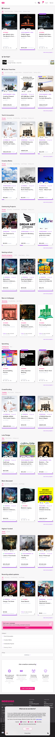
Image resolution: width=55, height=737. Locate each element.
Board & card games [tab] (7, 255)
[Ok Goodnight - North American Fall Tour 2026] (27, 175)
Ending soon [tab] (31, 118)
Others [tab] (27, 255)
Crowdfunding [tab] (16, 118)
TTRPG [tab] (15, 255)
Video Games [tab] (21, 255)
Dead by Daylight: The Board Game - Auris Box (26, 281)
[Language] (39, 3)
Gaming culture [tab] (37, 72)
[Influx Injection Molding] (27, 358)
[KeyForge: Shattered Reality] (9, 449)
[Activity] (42, 3)
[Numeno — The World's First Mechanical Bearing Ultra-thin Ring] (45, 449)
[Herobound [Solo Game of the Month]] (45, 266)
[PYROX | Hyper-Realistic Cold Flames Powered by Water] (27, 22)
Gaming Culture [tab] (26, 11)
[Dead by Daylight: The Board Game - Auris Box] (27, 266)
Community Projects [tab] (27, 72)
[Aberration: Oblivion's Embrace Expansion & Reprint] (9, 266)
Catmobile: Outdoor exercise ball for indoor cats (27, 463)
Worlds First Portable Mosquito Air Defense (45, 98)
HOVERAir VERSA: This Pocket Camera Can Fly (9, 143)
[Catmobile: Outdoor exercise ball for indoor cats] (27, 449)
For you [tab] (4, 118)
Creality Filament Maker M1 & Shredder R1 (8, 98)
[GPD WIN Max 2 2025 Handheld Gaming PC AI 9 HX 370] (27, 83)
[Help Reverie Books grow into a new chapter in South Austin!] (45, 221)
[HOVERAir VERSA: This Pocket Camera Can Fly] (9, 129)
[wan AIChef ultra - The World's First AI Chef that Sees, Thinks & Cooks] (9, 22)
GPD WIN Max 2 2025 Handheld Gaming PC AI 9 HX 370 (27, 98)
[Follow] (4, 320)
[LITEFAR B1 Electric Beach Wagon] (27, 129)
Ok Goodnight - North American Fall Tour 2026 (27, 189)
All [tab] (2, 11)
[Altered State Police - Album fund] (45, 175)
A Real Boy (6, 325)
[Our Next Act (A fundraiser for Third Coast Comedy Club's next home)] (9, 175)
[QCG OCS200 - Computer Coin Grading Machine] (45, 129)
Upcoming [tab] (9, 118)
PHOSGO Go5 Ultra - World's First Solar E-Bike (45, 36)
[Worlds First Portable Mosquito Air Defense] (45, 83)
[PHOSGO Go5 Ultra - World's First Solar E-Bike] (45, 22)
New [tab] (11, 346)
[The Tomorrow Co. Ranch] (9, 221)
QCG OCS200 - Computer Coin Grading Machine (44, 143)
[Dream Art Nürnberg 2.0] (27, 221)
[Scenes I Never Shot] (45, 358)
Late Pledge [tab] (24, 118)
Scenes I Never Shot (45, 370)
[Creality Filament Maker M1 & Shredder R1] (9, 83)
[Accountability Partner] (9, 358)
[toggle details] (17, 49)
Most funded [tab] (11, 392)
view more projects (48, 52)
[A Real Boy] (9, 312)
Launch (27, 627)
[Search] (35, 3)
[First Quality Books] (45, 312)
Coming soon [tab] (5, 346)
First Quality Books (45, 325)
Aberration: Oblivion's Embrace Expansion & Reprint (9, 281)
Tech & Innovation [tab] (9, 11)
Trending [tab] (4, 392)
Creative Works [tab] (18, 11)
